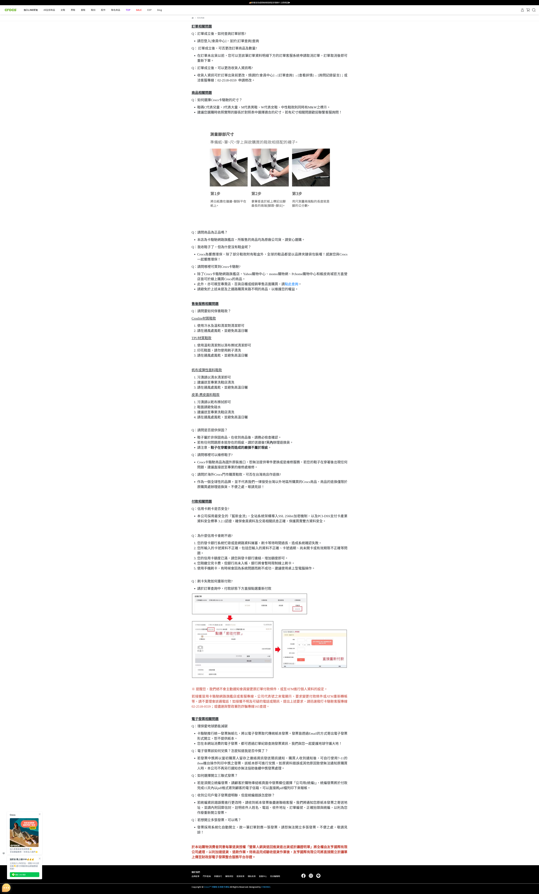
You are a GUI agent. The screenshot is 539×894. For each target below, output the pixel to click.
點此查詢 (291, 284)
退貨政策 (240, 876)
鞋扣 (93, 9)
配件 (103, 9)
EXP (149, 9)
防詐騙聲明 (275, 876)
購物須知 (229, 876)
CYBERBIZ (265, 886)
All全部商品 (49, 9)
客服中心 (263, 876)
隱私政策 (252, 876)
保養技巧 (218, 876)
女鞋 (63, 9)
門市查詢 (207, 876)
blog (159, 9)
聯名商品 (115, 9)
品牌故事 (195, 876)
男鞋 (73, 9)
